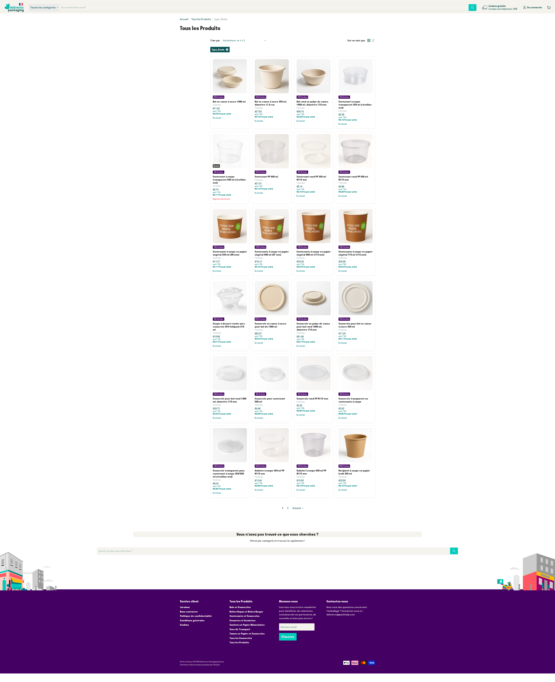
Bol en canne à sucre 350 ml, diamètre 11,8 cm (271, 103)
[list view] (373, 40)
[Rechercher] (472, 7)
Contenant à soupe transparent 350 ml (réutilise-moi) (355, 104)
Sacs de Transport (240, 629)
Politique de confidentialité (196, 616)
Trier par (215, 40)
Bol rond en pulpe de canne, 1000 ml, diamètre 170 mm (313, 103)
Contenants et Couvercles (244, 616)
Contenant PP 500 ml (266, 176)
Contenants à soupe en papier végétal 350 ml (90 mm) (230, 253)
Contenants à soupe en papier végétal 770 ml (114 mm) (355, 253)
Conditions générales (192, 620)
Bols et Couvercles (240, 607)
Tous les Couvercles (241, 638)
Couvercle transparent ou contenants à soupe (353, 400)
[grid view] (369, 40)
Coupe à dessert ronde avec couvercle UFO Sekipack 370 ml (229, 326)
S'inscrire (287, 636)
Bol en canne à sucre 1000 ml (229, 101)
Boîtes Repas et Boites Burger (246, 611)
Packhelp (217, 104)
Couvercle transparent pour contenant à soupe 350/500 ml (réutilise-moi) (229, 473)
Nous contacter (189, 611)
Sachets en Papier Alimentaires (247, 624)
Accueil (184, 19)
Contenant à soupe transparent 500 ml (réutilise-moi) (229, 179)
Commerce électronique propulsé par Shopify (200, 665)
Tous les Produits (201, 19)
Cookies (184, 624)
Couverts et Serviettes (242, 620)
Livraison (185, 607)
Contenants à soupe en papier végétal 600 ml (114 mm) (314, 253)
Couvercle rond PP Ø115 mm (312, 398)
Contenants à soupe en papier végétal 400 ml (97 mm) (272, 253)
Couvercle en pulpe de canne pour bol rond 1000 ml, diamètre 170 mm (313, 326)
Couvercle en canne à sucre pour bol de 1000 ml (270, 325)
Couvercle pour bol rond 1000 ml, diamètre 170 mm (229, 400)
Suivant (297, 508)
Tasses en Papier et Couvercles (247, 633)
